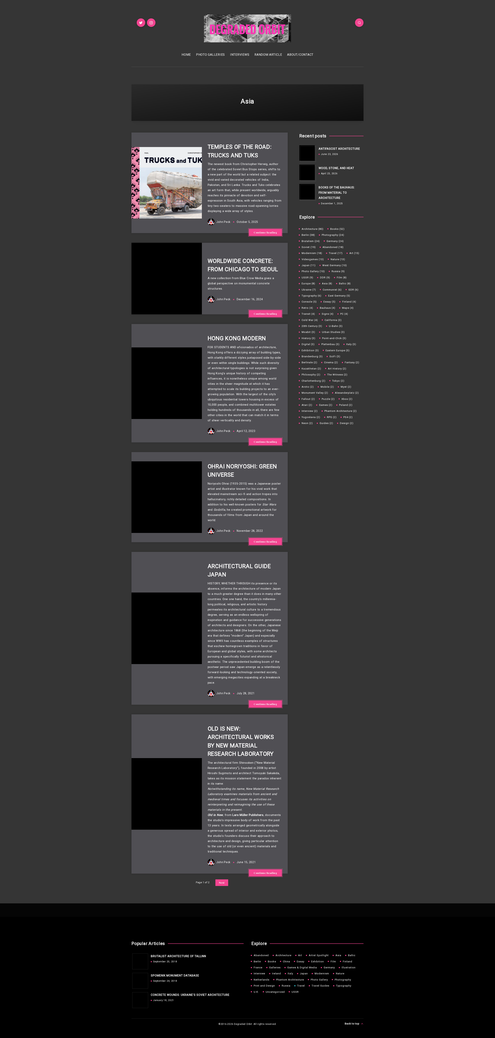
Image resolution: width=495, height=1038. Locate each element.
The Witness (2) (337, 374)
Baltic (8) (345, 283)
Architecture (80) (312, 228)
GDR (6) (353, 289)
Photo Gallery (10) (313, 271)
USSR (295, 991)
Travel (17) (336, 253)
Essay (300, 961)
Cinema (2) (331, 362)
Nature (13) (338, 259)
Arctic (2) (308, 386)
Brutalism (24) (311, 241)
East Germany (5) (339, 295)
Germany (329, 967)
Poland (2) (345, 405)
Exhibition (317, 961)
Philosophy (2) (311, 374)
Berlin (257, 961)
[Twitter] (141, 22)
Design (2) (346, 423)
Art (300, 955)
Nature (340, 973)
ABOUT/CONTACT (300, 54)
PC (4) (344, 313)
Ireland (276, 973)
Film (333, 961)
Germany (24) (335, 241)
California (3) (333, 320)
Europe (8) (308, 283)
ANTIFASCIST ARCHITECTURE (339, 148)
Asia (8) (327, 283)
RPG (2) (332, 417)
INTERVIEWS (239, 54)
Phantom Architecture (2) (340, 411)
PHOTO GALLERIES (210, 54)
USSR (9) (307, 277)
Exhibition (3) (310, 350)
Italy (290, 973)
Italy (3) (351, 344)
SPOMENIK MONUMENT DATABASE (175, 975)
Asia (338, 955)
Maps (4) (348, 307)
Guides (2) (326, 423)
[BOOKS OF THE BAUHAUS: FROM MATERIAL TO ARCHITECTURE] (307, 191)
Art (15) (354, 253)
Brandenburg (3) (312, 356)
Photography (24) (333, 234)
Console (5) (309, 301)
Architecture (283, 955)
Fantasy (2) (352, 362)
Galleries (275, 967)
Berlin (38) (308, 234)
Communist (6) (332, 289)
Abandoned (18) (333, 247)
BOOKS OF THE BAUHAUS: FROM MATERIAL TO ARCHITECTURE (337, 193)
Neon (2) (307, 423)
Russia (286, 985)
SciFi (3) (334, 356)
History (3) (308, 338)
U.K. (256, 991)
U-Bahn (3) (336, 326)
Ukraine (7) (309, 289)
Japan (304, 973)
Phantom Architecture (290, 979)
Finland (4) (349, 301)
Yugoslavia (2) (311, 417)
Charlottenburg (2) (313, 380)
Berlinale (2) (309, 362)
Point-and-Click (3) (334, 338)
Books (272, 961)
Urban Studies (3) (333, 332)
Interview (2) (310, 411)
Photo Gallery (319, 979)
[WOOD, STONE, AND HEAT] (307, 172)
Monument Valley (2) (315, 392)
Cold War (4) (310, 320)
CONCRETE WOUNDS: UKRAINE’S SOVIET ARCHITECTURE (190, 994)
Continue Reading (265, 232)
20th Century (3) (312, 326)
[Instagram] (151, 22)
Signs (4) (328, 313)
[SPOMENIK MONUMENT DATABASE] (139, 980)
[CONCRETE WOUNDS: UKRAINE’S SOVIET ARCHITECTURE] (139, 999)
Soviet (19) (309, 247)
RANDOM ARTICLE (268, 54)
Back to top (352, 1023)
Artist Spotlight (319, 955)
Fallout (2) (308, 399)
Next (222, 882)
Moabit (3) (308, 332)
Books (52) (337, 228)
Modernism (322, 973)
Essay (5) (329, 301)
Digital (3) (308, 344)
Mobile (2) (327, 386)
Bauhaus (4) (327, 307)
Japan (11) (309, 265)
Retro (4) (307, 307)
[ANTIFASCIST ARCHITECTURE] (307, 153)
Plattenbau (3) (330, 344)
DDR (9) (325, 277)
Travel (301, 985)
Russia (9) (338, 271)
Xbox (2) (346, 399)
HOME (186, 54)
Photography (343, 979)
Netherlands (261, 979)
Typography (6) (311, 295)
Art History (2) (337, 368)
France (258, 967)
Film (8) (342, 277)
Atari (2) (307, 405)
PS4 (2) (348, 417)
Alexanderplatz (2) (347, 392)
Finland (347, 961)
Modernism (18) (312, 253)
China (286, 961)
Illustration (349, 967)
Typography (343, 985)
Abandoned (261, 955)
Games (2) (325, 405)
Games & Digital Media (302, 967)
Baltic (351, 955)
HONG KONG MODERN (237, 338)
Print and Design (264, 985)
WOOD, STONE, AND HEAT (336, 168)
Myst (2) (346, 386)
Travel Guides (320, 985)
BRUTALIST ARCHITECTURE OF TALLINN (178, 956)
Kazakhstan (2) (311, 368)
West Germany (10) (334, 265)
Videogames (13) (313, 259)
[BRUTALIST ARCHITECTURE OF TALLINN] (139, 960)
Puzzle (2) (328, 399)
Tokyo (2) (338, 380)
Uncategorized (275, 991)
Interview (259, 973)
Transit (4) (308, 313)
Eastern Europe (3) (338, 350)
